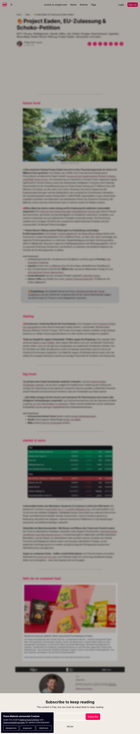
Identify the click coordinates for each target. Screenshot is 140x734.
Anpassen (27, 728)
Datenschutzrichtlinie (29, 719)
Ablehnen (43, 728)
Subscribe (93, 716)
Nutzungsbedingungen (14, 722)
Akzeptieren (11, 728)
